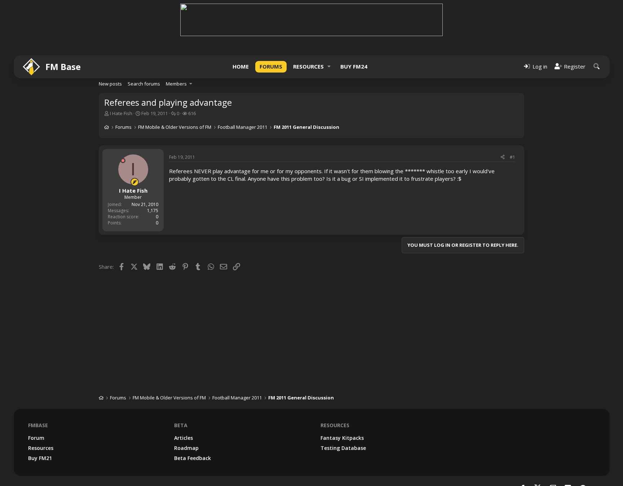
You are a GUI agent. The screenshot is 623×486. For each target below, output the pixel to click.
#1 (512, 157)
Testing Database (343, 448)
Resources (308, 66)
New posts (110, 83)
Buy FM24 (353, 66)
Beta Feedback (192, 458)
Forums (271, 66)
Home (241, 66)
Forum (36, 437)
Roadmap (186, 448)
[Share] (502, 157)
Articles (183, 437)
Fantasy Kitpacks (342, 437)
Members (176, 83)
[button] (329, 66)
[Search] (596, 66)
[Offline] (122, 160)
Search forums (144, 83)
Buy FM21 (40, 458)
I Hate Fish (121, 113)
